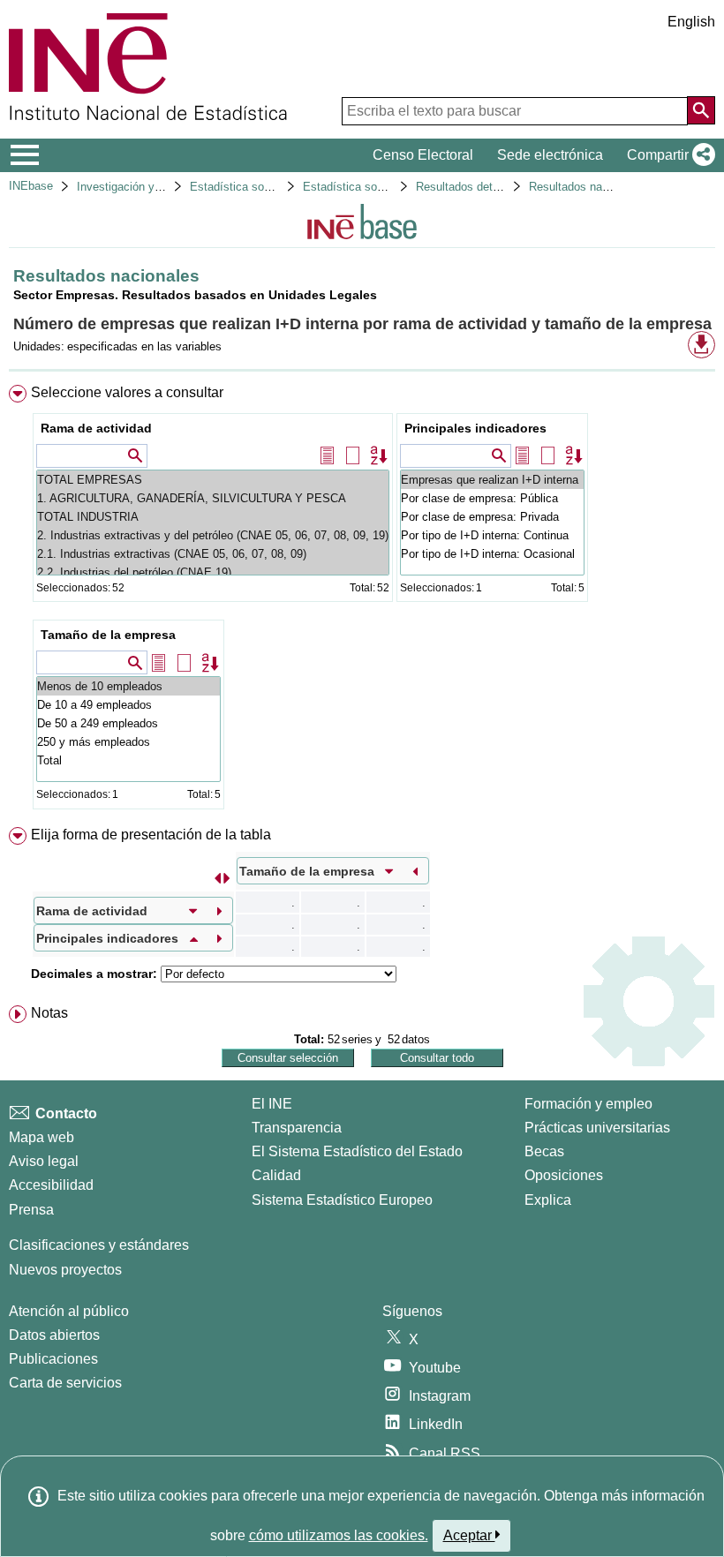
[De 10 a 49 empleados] (128, 705)
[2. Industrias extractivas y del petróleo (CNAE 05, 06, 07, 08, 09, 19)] (212, 535)
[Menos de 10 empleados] (128, 686)
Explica (547, 1199)
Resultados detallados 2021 (486, 186)
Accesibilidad (51, 1184)
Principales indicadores (475, 428)
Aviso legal (44, 1161)
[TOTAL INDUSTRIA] (212, 517)
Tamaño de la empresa (108, 635)
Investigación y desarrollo (142, 186)
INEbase (31, 185)
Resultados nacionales (587, 186)
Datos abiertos (54, 1335)
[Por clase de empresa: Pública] (492, 498)
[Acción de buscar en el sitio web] (701, 110)
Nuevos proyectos (65, 1269)
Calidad (276, 1175)
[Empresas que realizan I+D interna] (492, 479)
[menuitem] (362, 601)
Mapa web (41, 1137)
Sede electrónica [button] (550, 154)
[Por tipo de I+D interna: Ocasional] (492, 554)
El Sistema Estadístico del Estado (357, 1151)
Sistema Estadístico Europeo (342, 1199)
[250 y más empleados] (128, 742)
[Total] (128, 760)
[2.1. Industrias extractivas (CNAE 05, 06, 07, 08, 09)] (212, 554)
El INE (272, 1103)
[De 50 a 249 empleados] (128, 723)
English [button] (691, 21)
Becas (544, 1151)
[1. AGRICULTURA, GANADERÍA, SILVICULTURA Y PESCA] (212, 498)
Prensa (31, 1209)
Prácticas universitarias (597, 1127)
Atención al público (69, 1311)
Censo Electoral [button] (423, 154)
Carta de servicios (65, 1382)
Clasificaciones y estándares (99, 1244)
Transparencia (297, 1127)
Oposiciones (563, 1175)
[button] (667, 155)
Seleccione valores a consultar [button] (127, 392)
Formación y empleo (588, 1103)
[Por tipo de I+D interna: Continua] (492, 535)
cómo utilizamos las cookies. (338, 1535)
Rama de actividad (96, 428)
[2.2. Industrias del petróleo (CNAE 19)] (212, 572)
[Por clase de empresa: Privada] (492, 517)
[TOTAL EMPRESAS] (212, 479)
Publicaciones (53, 1358)
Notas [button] (49, 1012)
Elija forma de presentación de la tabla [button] (151, 834)
